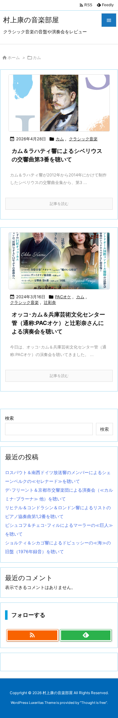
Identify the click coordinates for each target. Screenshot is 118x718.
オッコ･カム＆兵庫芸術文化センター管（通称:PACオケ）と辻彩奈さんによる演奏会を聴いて (58, 323)
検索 (9, 418)
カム (60, 138)
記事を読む (59, 203)
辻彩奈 (50, 302)
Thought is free (93, 702)
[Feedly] (86, 635)
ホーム (14, 57)
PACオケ (63, 296)
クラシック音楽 (83, 138)
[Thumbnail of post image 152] (59, 260)
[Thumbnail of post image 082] (59, 103)
